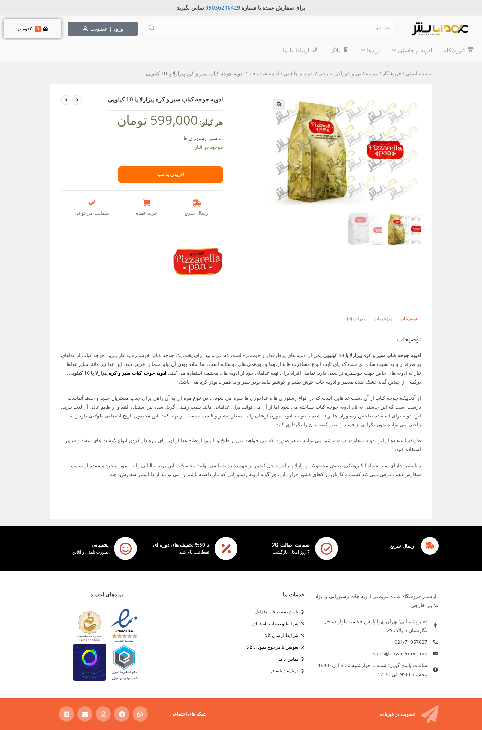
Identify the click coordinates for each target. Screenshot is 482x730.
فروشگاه (391, 73)
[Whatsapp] (140, 714)
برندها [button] (373, 50)
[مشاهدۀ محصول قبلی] (77, 100)
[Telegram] (121, 714)
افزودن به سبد (170, 174)
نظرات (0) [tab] (357, 319)
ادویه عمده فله (263, 73)
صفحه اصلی (419, 73)
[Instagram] (103, 714)
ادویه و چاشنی (299, 73)
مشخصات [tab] (383, 319)
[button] (279, 104)
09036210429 (222, 7)
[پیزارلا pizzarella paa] (197, 261)
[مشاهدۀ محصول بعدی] (66, 100)
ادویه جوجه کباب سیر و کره (138, 372)
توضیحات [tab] (408, 319)
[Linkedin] (66, 714)
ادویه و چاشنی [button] (415, 50)
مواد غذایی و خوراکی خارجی (348, 73)
